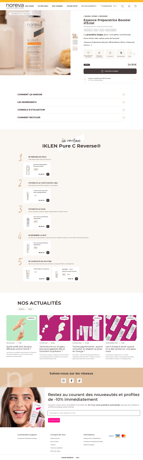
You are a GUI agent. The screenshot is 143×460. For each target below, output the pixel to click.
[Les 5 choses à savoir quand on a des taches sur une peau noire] (121, 328)
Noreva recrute (55, 438)
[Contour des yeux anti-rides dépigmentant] (28, 196)
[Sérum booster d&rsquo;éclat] (57, 274)
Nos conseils (54, 441)
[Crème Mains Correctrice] (28, 274)
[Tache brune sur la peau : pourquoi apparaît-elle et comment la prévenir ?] (54, 328)
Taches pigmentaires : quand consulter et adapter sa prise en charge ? (87, 349)
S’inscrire (54, 420)
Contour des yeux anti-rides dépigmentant (41, 191)
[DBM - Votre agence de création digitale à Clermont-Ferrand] (77, 457)
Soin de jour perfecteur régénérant (41, 217)
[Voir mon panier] (135, 6)
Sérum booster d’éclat (69, 271)
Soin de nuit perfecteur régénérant (41, 243)
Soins (30, 309)
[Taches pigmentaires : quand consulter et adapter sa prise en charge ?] (88, 328)
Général (22, 309)
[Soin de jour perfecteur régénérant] (28, 222)
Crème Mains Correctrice (41, 269)
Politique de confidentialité (92, 438)
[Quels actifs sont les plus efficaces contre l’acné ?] (21, 328)
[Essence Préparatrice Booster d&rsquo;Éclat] (28, 170)
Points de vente (55, 451)
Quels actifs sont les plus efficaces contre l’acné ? (19, 347)
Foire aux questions (56, 448)
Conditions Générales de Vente (27, 438)
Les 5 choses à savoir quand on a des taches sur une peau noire (121, 349)
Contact (52, 445)
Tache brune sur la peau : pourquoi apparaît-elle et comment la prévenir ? (52, 349)
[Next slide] (134, 54)
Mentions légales (89, 445)
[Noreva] (15, 6)
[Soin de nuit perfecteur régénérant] (28, 248)
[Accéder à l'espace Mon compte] (129, 6)
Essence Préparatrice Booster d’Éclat (40, 165)
